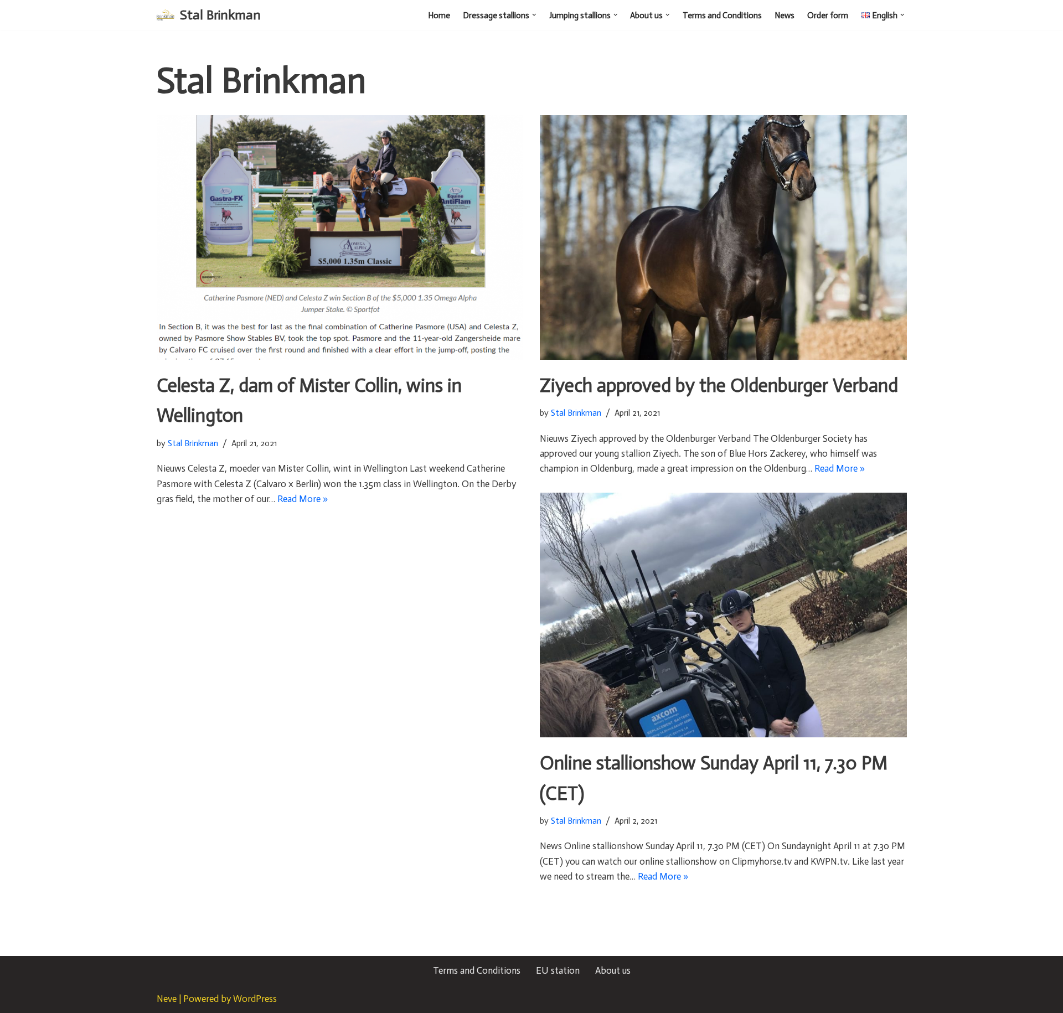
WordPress (255, 998)
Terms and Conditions (722, 15)
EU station (558, 970)
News (784, 15)
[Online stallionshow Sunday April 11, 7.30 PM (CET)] (723, 615)
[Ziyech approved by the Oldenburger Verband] (723, 237)
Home (439, 15)
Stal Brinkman (193, 443)
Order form (827, 15)
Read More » (302, 498)
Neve (167, 998)
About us (613, 970)
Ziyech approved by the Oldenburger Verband (719, 385)
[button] (534, 15)
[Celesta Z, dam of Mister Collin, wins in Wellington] (340, 237)
